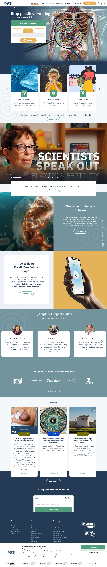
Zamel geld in (14, 527)
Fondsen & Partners (57, 533)
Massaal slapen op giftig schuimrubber (86, 7)
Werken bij (33, 535)
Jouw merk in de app (15, 531)
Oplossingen (59, 3)
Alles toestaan (93, 547)
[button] (7, 89)
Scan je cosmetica (15, 529)
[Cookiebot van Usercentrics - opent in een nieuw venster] (11, 563)
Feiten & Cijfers (56, 525)
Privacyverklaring (35, 537)
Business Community (57, 535)
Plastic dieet (13, 525)
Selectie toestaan (93, 552)
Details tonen (90, 563)
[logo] (88, 534)
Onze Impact (56, 527)
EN (104, 3)
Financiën (33, 531)
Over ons (76, 3)
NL (101, 3)
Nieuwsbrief (34, 525)
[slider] (53, 174)
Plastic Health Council (58, 539)
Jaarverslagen (34, 529)
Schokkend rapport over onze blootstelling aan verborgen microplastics (27, 7)
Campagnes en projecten (58, 531)
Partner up (67, 3)
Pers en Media (34, 541)
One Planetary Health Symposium (60, 537)
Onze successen (56, 529)
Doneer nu (89, 3)
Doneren (13, 533)
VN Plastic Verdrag (57, 541)
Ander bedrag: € (17, 35)
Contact (33, 539)
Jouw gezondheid (47, 3)
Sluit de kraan (34, 3)
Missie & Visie (34, 527)
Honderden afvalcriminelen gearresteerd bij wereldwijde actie (60, 7)
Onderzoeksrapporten (36, 533)
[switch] (49, 563)
